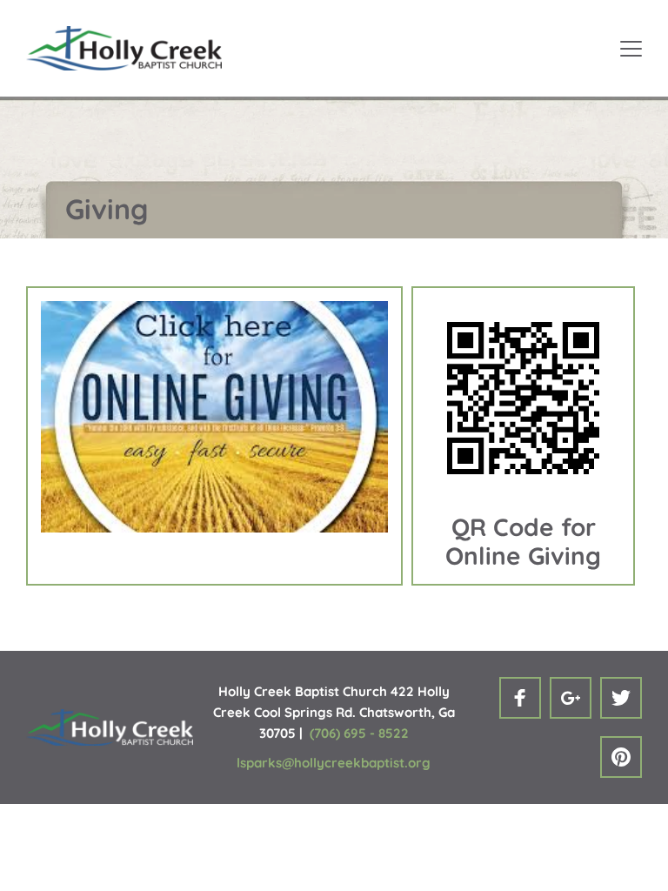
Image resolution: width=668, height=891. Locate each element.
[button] (631, 48)
